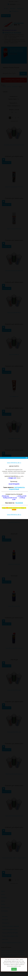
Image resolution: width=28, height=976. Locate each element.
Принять (14, 969)
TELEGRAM (19, 503)
